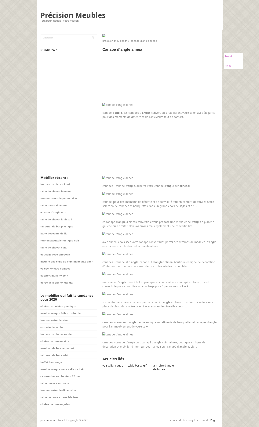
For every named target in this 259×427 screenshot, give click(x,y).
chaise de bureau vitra (54, 341)
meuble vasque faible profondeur (61, 313)
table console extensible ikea (59, 397)
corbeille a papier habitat (56, 282)
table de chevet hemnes (55, 191)
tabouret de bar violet (54, 355)
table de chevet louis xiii (56, 219)
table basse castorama (55, 383)
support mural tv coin (54, 275)
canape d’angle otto (53, 212)
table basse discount (54, 205)
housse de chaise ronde (56, 334)
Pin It (228, 65)
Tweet (228, 56)
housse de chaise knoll (55, 184)
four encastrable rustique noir (59, 240)
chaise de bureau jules (55, 404)
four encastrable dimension (58, 390)
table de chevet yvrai (53, 247)
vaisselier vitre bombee (55, 268)
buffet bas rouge (51, 362)
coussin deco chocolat (55, 254)
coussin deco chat (52, 327)
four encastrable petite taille (58, 198)
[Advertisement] (160, 82)
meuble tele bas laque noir (57, 348)
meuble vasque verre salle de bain (62, 369)
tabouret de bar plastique (56, 226)
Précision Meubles (73, 15)
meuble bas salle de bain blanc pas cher (66, 261)
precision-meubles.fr (114, 40)
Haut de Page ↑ (209, 420)
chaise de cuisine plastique (58, 306)
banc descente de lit (53, 233)
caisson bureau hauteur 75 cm (60, 376)
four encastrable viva (54, 320)
